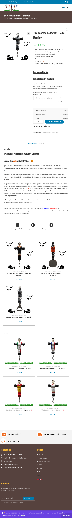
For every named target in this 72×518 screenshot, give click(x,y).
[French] (40, 479)
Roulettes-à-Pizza (56, 272)
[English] (38, 479)
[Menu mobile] (66, 7)
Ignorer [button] (68, 515)
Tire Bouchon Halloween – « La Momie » (26, 19)
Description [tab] (32, 144)
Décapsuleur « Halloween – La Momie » (19, 317)
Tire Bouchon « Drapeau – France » (52, 368)
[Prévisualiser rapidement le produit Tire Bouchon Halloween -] (34, 244)
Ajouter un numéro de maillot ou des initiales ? (45, 93)
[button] (28, 33)
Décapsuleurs (16, 315)
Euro (48, 408)
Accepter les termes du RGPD (13, 503)
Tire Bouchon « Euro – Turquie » (52, 410)
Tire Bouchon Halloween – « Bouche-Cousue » (19, 274)
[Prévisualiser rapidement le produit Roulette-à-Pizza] (68, 244)
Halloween (45, 132)
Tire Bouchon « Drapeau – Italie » (18, 368)
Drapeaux (15, 366)
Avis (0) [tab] (41, 144)
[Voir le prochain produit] (67, 29)
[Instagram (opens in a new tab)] (67, 2)
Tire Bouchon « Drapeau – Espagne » (18, 410)
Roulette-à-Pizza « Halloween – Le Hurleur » (52, 274)
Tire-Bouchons (53, 132)
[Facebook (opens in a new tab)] (65, 2)
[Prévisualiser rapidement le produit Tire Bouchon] (34, 339)
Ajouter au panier (54, 122)
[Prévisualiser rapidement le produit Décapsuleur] (34, 288)
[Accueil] (4, 19)
